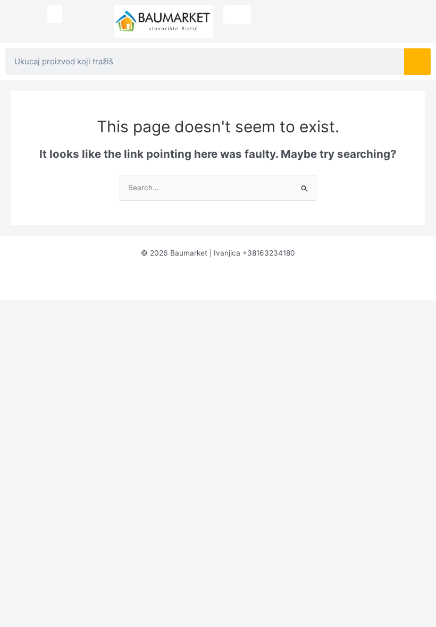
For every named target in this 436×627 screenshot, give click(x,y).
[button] (54, 14)
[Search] (417, 61)
